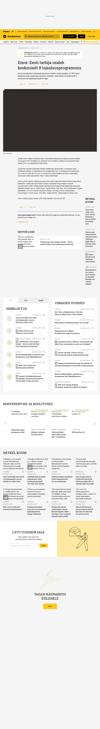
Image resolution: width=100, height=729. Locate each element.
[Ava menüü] (12, 31)
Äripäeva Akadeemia (38, 429)
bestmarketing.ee (22, 31)
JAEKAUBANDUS (23, 48)
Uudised (18, 315)
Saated (18, 373)
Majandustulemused (62, 382)
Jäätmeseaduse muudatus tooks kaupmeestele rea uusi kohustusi (62, 479)
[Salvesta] (44, 315)
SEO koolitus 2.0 (78, 432)
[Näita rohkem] (94, 31)
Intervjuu (79, 472)
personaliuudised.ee (35, 31)
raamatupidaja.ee (74, 31)
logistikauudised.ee (49, 31)
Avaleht (6, 42)
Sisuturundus (60, 42)
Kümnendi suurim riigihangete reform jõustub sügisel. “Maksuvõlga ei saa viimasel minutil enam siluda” (61, 511)
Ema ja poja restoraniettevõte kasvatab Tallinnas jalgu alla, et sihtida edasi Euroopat (91, 239)
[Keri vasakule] (37, 242)
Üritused (43, 42)
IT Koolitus (76, 429)
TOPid (21, 42)
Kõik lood (13, 42)
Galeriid (50, 42)
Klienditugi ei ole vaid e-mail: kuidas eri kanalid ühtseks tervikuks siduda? (90, 277)
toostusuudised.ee (62, 31)
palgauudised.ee (86, 31)
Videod (35, 42)
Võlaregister (75, 42)
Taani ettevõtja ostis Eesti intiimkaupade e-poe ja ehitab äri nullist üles (90, 217)
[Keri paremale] (80, 242)
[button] (24, 545)
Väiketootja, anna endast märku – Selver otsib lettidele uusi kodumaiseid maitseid (27, 344)
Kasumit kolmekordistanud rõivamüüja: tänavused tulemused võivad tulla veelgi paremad (29, 378)
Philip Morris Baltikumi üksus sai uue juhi (72, 323)
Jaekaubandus (23, 222)
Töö (67, 42)
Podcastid (28, 42)
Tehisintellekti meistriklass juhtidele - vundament (59, 434)
